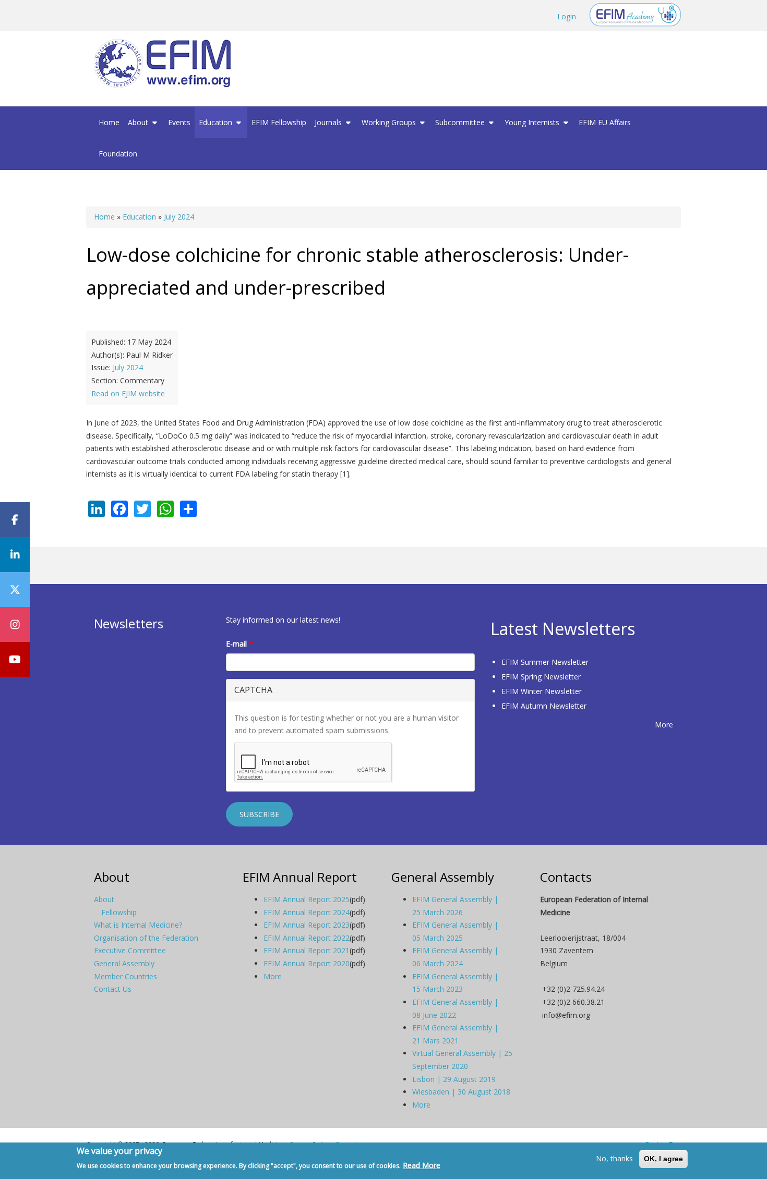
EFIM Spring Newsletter (541, 677)
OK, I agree (663, 1158)
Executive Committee (130, 950)
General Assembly (124, 963)
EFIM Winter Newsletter (541, 691)
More (664, 725)
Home (109, 122)
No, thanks (614, 1158)
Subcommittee (461, 122)
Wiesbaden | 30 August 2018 (461, 1092)
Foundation (118, 154)
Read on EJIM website (128, 393)
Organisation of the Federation (146, 938)
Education (216, 122)
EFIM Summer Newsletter (545, 662)
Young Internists (533, 122)
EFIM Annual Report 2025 (306, 899)
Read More (421, 1165)
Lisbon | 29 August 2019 (454, 1079)
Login (566, 16)
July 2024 (179, 217)
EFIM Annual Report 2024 (306, 912)
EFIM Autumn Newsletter (543, 706)
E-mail (239, 644)
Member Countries (125, 976)
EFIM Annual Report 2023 (306, 925)
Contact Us (112, 989)
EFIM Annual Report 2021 (306, 950)
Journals (329, 122)
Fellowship (119, 912)
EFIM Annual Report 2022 (306, 938)
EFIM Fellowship (278, 122)
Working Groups (390, 122)
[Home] (166, 63)
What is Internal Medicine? (138, 925)
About (139, 122)
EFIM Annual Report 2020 (306, 963)
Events (179, 122)
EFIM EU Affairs (605, 122)
